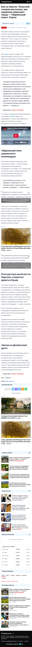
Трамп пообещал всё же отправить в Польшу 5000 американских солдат (19, 607)
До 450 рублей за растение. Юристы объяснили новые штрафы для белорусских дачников (19, 484)
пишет (6, 54)
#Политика (8, 377)
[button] (27, 23)
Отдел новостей (10, 381)
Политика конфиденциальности (9, 641)
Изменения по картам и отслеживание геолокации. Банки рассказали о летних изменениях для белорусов (19, 616)
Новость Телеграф (17, 110)
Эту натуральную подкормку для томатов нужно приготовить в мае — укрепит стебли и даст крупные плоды (19, 477)
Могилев (24, 575)
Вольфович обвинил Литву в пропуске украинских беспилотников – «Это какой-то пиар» (18, 624)
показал (13, 116)
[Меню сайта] (27, 2)
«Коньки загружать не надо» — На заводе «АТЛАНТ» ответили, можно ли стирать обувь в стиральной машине (20, 498)
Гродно (13, 575)
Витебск (18, 575)
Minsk (3, 575)
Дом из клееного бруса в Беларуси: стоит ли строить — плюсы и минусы (20, 459)
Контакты (20, 641)
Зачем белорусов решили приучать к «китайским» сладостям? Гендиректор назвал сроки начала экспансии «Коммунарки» (20, 508)
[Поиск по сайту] (30, 2)
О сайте (26, 641)
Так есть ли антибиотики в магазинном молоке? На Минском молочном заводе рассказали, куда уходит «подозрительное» (19, 518)
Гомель (4, 578)
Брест (7, 575)
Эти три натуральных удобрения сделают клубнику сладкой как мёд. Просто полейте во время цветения (19, 468)
